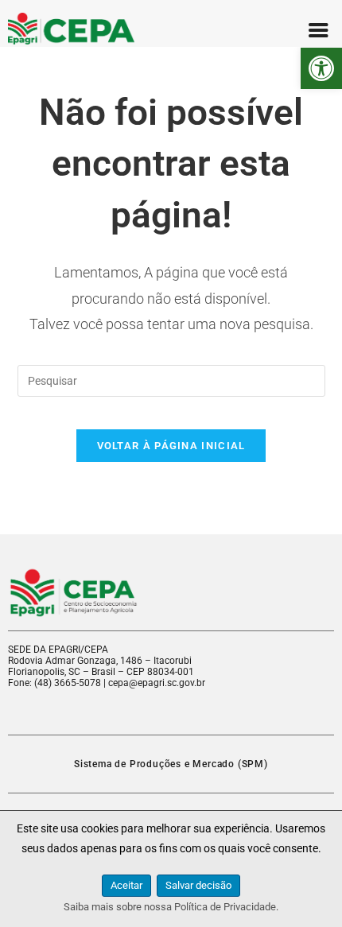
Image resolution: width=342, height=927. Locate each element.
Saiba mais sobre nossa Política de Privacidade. (171, 907)
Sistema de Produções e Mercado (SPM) (171, 764)
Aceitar (126, 885)
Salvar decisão (198, 885)
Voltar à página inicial (171, 446)
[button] (321, 68)
